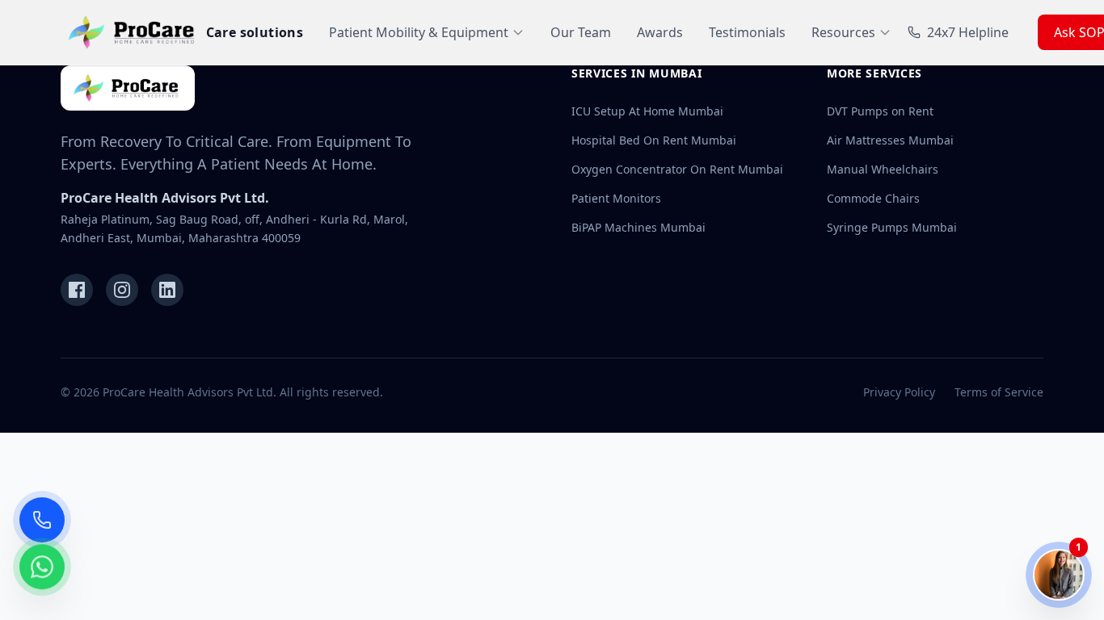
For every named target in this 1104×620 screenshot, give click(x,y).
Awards (660, 32)
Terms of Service (998, 392)
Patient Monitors (616, 198)
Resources (843, 32)
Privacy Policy (899, 392)
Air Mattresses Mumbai (890, 140)
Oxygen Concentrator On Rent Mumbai (677, 169)
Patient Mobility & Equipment (418, 32)
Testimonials (747, 32)
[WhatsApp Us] (42, 568)
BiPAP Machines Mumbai (638, 227)
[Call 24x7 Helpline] (42, 519)
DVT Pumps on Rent (880, 111)
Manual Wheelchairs (882, 169)
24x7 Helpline (968, 32)
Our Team (580, 32)
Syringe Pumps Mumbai (892, 227)
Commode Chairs (873, 198)
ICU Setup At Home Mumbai (647, 111)
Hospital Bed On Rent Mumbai (653, 140)
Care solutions (255, 32)
